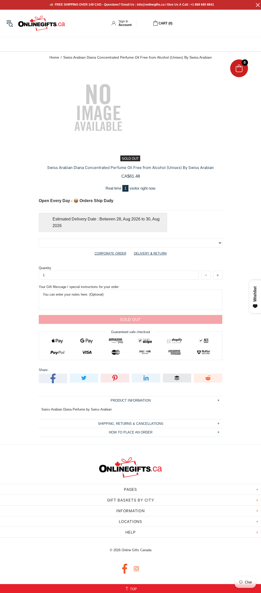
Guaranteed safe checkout (130, 332)
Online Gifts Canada (41, 23)
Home (54, 57)
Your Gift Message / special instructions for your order (79, 287)
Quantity (45, 268)
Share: (43, 370)
